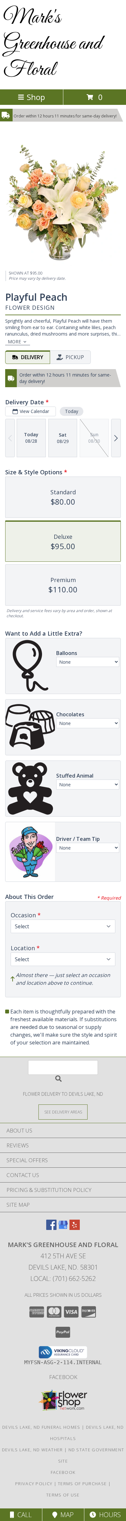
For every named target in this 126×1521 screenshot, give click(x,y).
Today (71, 411)
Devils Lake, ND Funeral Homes (41, 1427)
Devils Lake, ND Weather (32, 1450)
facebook (63, 1377)
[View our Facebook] (51, 1228)
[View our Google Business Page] (63, 1228)
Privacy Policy (33, 1483)
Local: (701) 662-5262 (63, 1278)
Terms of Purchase (82, 1483)
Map (65, 1514)
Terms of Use (63, 1495)
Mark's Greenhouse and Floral (52, 44)
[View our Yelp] (74, 1228)
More (14, 341)
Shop (36, 97)
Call (23, 1514)
